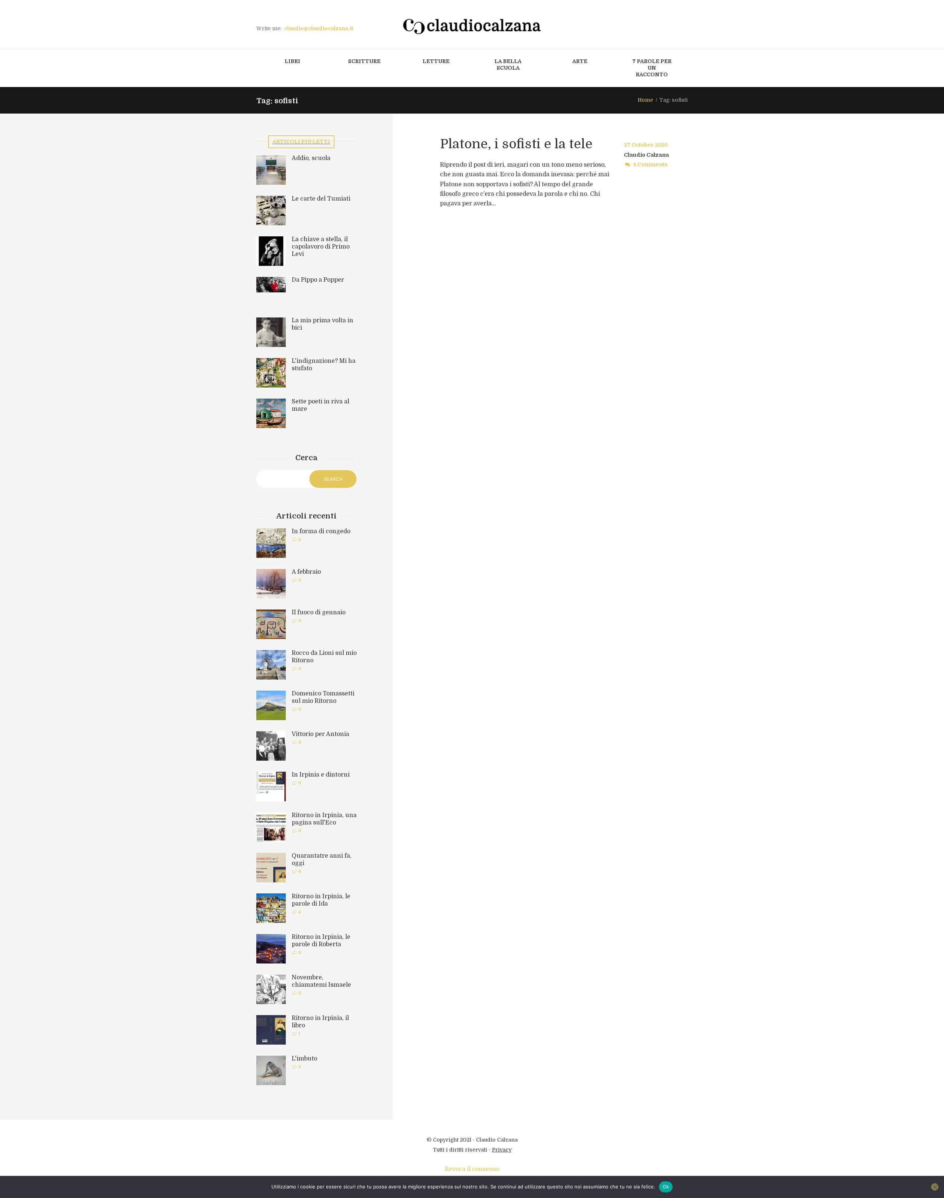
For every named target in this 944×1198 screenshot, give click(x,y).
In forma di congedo (321, 531)
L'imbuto (304, 1058)
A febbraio (306, 572)
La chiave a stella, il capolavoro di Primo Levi (321, 246)
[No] (934, 1187)
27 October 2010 (646, 145)
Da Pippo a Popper (318, 280)
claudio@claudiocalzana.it (318, 28)
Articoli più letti (301, 142)
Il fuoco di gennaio (319, 612)
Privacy (501, 1150)
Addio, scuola (311, 158)
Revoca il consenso (472, 1169)
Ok (666, 1187)
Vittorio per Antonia (320, 734)
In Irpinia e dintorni (321, 774)
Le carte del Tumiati (321, 198)
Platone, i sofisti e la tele (516, 143)
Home (645, 100)
